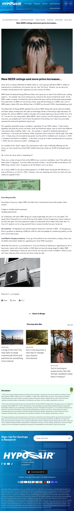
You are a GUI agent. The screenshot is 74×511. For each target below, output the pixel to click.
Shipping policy (26, 460)
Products (37, 3)
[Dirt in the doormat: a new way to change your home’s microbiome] (37, 337)
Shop (23, 453)
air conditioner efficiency (11, 20)
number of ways (15, 160)
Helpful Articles (55, 3)
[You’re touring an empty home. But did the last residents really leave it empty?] (62, 346)
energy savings (40, 20)
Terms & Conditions (27, 462)
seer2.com (31, 121)
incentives (50, 20)
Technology (28, 3)
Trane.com (14, 202)
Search (23, 450)
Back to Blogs (38, 313)
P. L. (9, 294)
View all (70, 325)
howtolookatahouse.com (63, 104)
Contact (44, 3)
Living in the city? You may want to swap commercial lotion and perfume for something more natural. (12, 355)
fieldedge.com (33, 141)
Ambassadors (25, 464)
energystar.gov (66, 229)
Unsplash (16, 294)
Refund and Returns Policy (27, 456)
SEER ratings (59, 20)
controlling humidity (27, 20)
